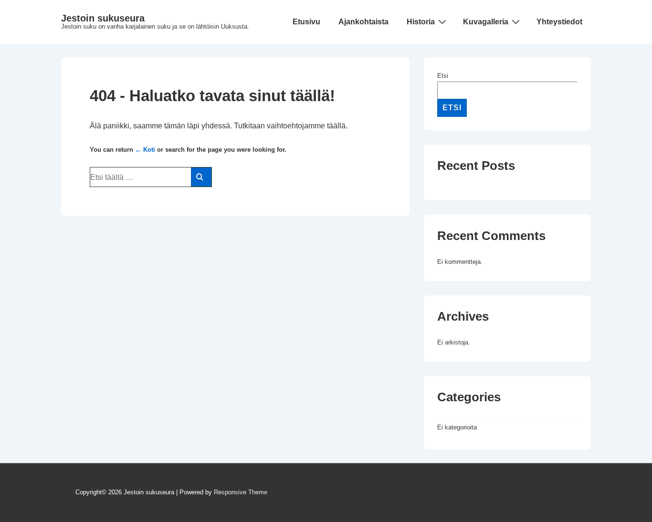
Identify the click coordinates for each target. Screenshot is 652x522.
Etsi (442, 75)
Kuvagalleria (485, 22)
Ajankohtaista (363, 22)
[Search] (201, 177)
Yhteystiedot (559, 22)
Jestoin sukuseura (103, 18)
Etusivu (306, 22)
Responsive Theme (240, 492)
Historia (421, 22)
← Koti (145, 149)
